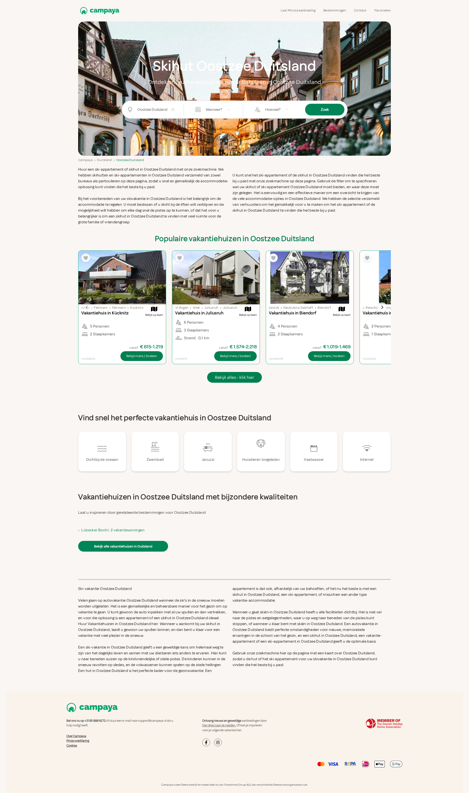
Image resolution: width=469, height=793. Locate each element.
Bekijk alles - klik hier (234, 377)
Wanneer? (214, 109)
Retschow (373, 308)
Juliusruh (211, 308)
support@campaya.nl (152, 721)
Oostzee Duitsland (130, 160)
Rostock (273, 308)
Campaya (85, 160)
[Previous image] (87, 307)
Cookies (71, 746)
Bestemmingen (334, 10)
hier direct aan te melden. (219, 725)
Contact (360, 10)
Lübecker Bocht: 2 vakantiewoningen (113, 530)
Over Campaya (76, 736)
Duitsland (104, 160)
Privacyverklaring (77, 741)
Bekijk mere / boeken (141, 356)
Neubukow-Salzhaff (298, 308)
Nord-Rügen (179, 308)
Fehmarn (100, 308)
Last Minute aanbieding (298, 10)
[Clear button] (173, 109)
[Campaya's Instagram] (218, 742)
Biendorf (324, 308)
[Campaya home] (98, 10)
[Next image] (382, 307)
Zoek (325, 109)
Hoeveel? (272, 109)
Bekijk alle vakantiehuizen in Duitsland (123, 546)
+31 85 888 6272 (95, 721)
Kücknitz (136, 308)
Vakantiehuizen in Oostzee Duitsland (119, 623)
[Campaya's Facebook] (206, 742)
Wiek (196, 308)
